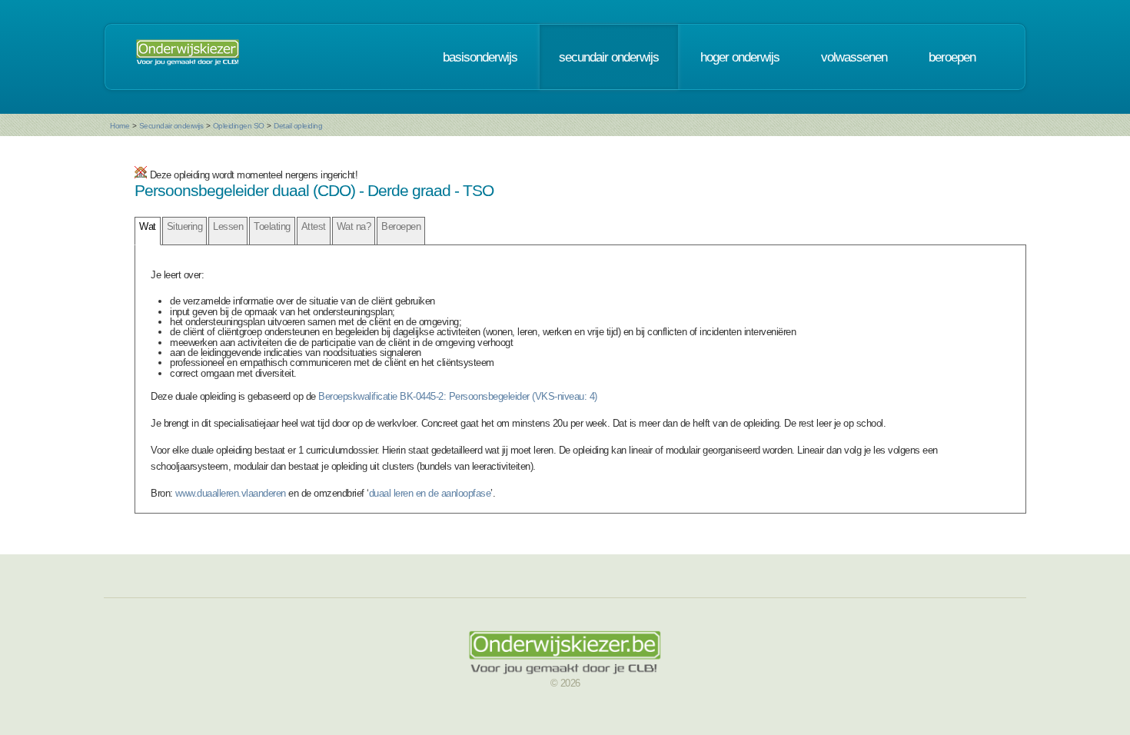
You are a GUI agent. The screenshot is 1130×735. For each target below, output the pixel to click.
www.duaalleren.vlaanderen (230, 493)
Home (119, 125)
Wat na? (354, 226)
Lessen (228, 226)
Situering (185, 226)
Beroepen (400, 226)
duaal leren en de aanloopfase (430, 493)
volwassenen (854, 57)
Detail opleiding (298, 125)
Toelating (272, 226)
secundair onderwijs (609, 57)
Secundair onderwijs (171, 125)
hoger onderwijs (739, 57)
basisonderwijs (480, 57)
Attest (313, 226)
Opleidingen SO (238, 125)
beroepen (952, 57)
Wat (147, 226)
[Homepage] (187, 57)
